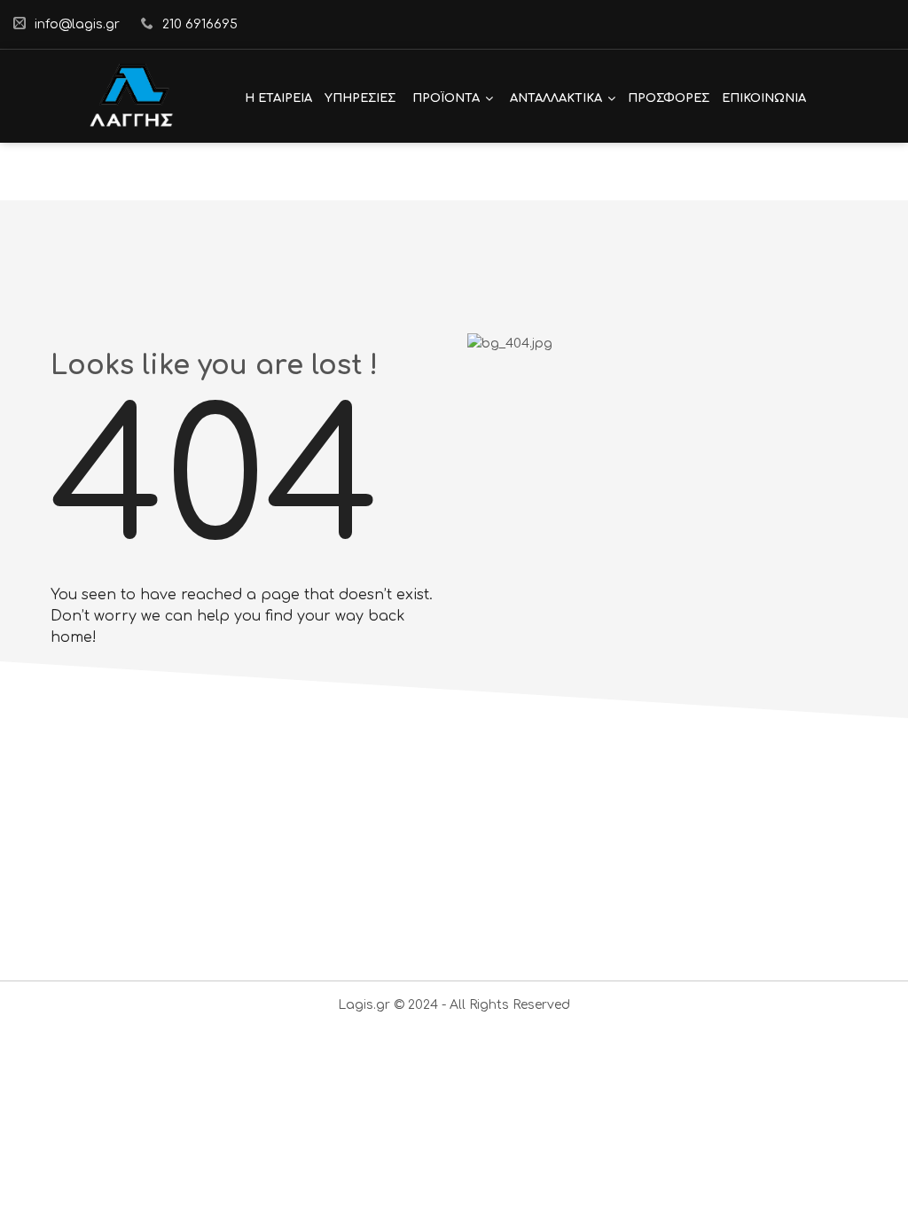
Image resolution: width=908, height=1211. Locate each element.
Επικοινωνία (764, 98)
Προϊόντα (446, 98)
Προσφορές (668, 98)
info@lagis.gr (77, 24)
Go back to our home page (178, 770)
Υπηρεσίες (360, 98)
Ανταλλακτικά (556, 98)
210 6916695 (200, 24)
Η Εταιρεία (278, 98)
